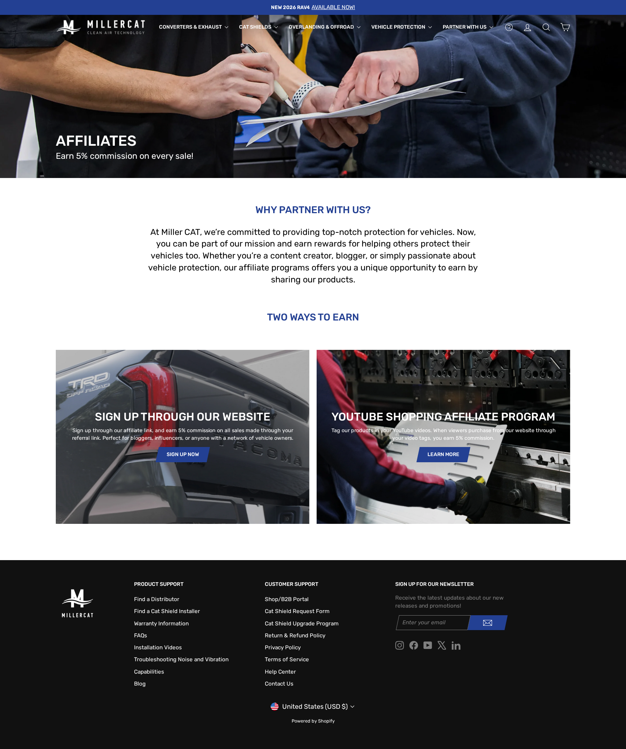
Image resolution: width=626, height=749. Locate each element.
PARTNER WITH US (465, 27)
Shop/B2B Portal (287, 599)
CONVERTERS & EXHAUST (191, 27)
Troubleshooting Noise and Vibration (181, 659)
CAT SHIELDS (255, 27)
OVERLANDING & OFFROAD (322, 27)
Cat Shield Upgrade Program (302, 623)
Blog (140, 683)
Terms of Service (287, 659)
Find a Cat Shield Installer (167, 611)
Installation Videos (158, 647)
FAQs (140, 635)
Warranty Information (161, 623)
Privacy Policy (283, 647)
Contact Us (279, 683)
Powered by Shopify (313, 721)
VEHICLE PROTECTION (398, 27)
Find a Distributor (156, 599)
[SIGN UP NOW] (182, 437)
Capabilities (149, 672)
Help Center (280, 672)
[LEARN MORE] (443, 437)
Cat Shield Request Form (297, 611)
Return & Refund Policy (295, 635)
